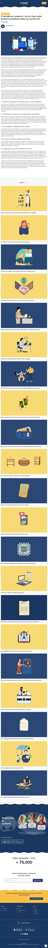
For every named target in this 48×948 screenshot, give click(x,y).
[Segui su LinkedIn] (25, 934)
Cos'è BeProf (4, 908)
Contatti (19, 911)
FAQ (19, 908)
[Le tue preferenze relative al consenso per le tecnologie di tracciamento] (46, 946)
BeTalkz (36, 913)
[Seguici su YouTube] (27, 934)
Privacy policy (21, 939)
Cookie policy (26, 939)
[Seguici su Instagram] (23, 934)
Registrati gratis (38, 880)
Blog (35, 908)
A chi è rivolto (4, 910)
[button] (1, 3)
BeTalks (36, 911)
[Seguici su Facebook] (21, 934)
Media (36, 910)
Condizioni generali (21, 910)
